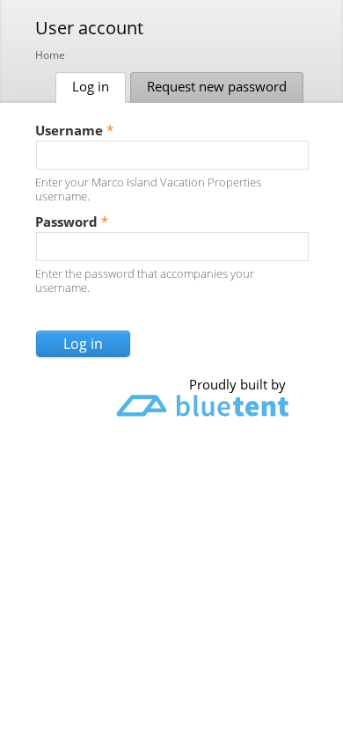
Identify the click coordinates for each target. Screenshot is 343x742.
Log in (99, 86)
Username (74, 130)
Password (71, 221)
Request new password (217, 86)
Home (50, 54)
